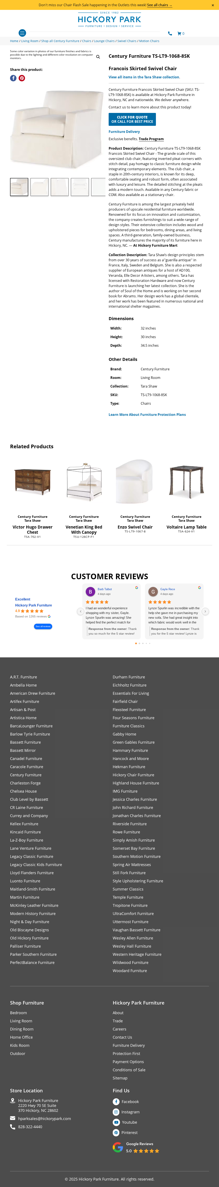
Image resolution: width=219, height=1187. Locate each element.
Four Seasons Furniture (133, 717)
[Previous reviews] (80, 611)
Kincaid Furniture (25, 832)
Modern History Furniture (33, 913)
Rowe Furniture (126, 832)
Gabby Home (124, 734)
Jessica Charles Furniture (135, 799)
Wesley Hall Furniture (132, 946)
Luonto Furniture (25, 880)
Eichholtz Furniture (129, 685)
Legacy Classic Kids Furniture (36, 864)
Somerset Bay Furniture (134, 848)
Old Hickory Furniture (29, 938)
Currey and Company (29, 815)
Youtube (129, 1122)
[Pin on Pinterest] (22, 78)
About (118, 1012)
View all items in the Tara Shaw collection (144, 77)
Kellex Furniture (24, 823)
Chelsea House (23, 791)
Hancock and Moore (131, 758)
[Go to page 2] (143, 643)
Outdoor (17, 1053)
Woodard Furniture (130, 970)
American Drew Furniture (32, 693)
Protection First (126, 1053)
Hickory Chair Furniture (133, 774)
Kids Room (20, 1045)
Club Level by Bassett (29, 799)
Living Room (21, 1020)
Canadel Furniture (26, 758)
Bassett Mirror (23, 750)
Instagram (130, 1111)
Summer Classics (128, 889)
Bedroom (18, 1012)
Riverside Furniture (130, 823)
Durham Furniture (129, 677)
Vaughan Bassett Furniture (136, 929)
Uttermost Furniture (130, 921)
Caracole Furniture (26, 766)
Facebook (130, 1101)
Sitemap (120, 1078)
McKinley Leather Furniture (34, 905)
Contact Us (122, 1037)
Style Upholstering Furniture (138, 880)
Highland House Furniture (136, 783)
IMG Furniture (125, 791)
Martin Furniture (24, 897)
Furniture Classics (129, 725)
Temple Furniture (128, 897)
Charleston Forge (25, 783)
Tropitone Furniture (130, 905)
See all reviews (43, 626)
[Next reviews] (205, 611)
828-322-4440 (30, 1126)
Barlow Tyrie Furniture (30, 734)
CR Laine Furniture (26, 807)
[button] (98, 57)
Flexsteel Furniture (129, 709)
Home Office (21, 1037)
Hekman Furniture (129, 766)
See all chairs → (159, 5)
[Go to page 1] (139, 643)
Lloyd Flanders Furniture (32, 872)
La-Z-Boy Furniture (26, 840)
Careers (119, 1029)
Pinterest (129, 1132)
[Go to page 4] (149, 643)
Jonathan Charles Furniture (137, 815)
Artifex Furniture (24, 701)
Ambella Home (23, 685)
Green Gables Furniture (134, 742)
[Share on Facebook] (13, 78)
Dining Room (22, 1029)
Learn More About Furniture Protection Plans (147, 414)
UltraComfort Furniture (133, 913)
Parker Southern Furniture (33, 954)
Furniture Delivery (124, 131)
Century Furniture (32, 516)
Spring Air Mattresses (132, 864)
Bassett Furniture (25, 742)
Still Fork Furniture (129, 872)
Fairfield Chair (125, 701)
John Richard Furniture (133, 807)
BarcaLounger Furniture (31, 725)
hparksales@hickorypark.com (44, 1118)
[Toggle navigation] (22, 33)
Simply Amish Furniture (134, 840)
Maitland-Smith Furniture (32, 889)
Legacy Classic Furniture (31, 856)
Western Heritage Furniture (137, 954)
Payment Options (128, 1061)
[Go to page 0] (136, 643)
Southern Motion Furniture (137, 856)
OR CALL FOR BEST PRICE (132, 119)
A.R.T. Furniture (23, 677)
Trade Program (151, 139)
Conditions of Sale (129, 1069)
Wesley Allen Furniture (133, 938)
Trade (118, 1020)
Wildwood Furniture (130, 962)
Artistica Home (23, 717)
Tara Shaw (32, 520)
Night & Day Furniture (29, 921)
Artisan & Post (23, 709)
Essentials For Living (131, 693)
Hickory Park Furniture (33, 605)
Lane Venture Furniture (30, 848)
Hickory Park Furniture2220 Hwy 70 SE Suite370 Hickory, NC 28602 (38, 1105)
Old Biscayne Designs (29, 929)
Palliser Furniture (25, 946)
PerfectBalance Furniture (32, 962)
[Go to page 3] (146, 643)
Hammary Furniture (130, 750)
